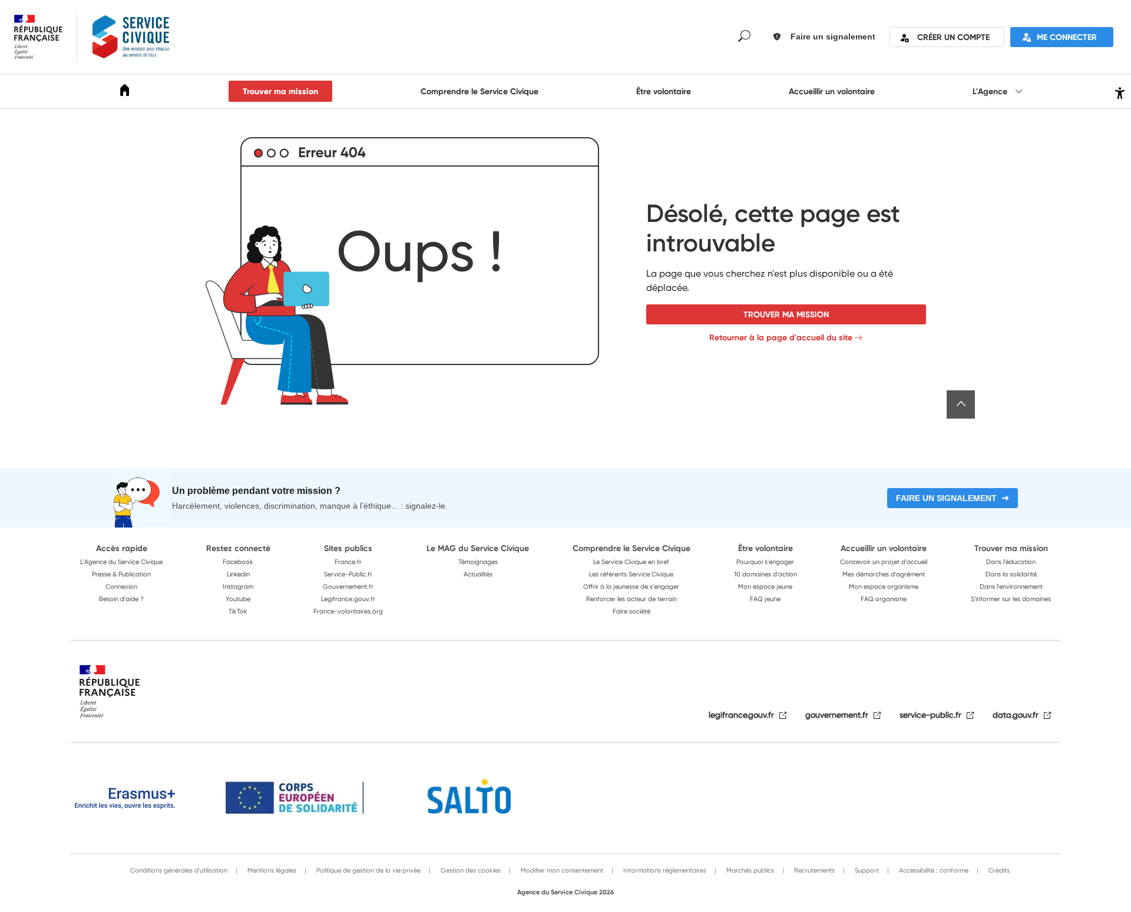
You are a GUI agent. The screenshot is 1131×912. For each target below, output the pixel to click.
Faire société (631, 611)
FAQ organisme (884, 599)
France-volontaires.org (348, 611)
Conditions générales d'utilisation (178, 870)
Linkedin (238, 574)
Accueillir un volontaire (832, 91)
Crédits (998, 870)
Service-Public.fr (348, 574)
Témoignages (478, 562)
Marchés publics (749, 870)
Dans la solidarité (1011, 574)
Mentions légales (271, 870)
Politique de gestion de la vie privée (368, 870)
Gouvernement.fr (348, 586)
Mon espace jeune (765, 586)
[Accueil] (125, 92)
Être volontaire (663, 91)
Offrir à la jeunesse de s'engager (631, 586)
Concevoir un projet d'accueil (883, 562)
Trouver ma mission (280, 91)
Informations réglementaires (663, 870)
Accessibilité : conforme (932, 870)
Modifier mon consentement (561, 870)
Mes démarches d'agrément (883, 574)
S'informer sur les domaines (1011, 599)
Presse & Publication (121, 574)
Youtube (238, 599)
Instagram (238, 586)
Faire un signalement (946, 498)
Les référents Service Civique (631, 574)
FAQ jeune (765, 599)
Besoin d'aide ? (121, 599)
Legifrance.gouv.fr (348, 599)
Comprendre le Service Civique (479, 91)
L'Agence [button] (991, 91)
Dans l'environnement (1011, 586)
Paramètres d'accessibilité (1118, 91)
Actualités (478, 574)
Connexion (121, 586)
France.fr (348, 562)
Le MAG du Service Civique (477, 548)
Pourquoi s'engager (765, 562)
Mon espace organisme (883, 586)
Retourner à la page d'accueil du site (780, 337)
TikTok (238, 611)
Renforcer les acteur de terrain (631, 599)
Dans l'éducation (1011, 562)
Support (866, 870)
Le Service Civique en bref (631, 562)
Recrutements (813, 870)
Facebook (238, 562)
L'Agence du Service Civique (121, 562)
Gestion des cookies (470, 870)
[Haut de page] (961, 404)
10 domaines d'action (765, 574)
